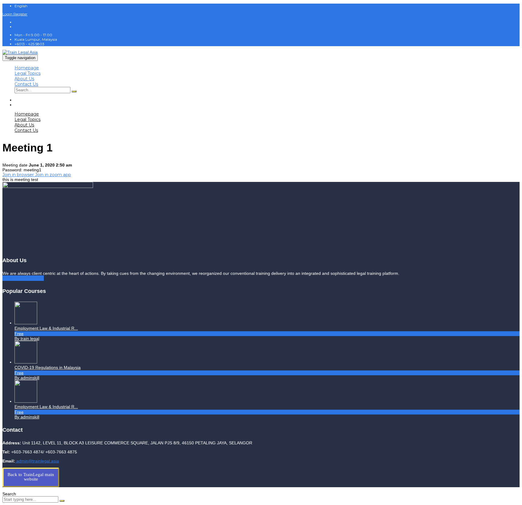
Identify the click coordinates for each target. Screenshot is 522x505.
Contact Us (26, 84)
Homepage (26, 68)
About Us (24, 78)
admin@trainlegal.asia (37, 461)
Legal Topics (27, 73)
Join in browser (18, 174)
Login (7, 14)
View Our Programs (23, 278)
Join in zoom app (53, 174)
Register (20, 14)
